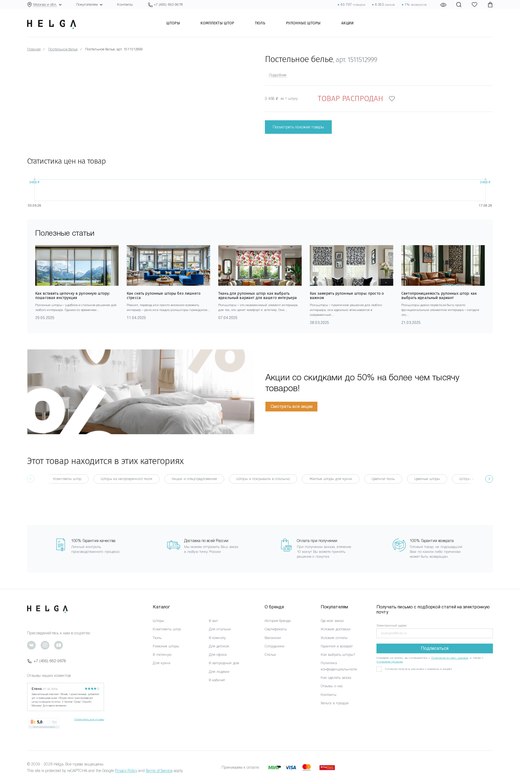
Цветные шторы (427, 479)
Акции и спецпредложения (194, 479)
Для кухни (161, 663)
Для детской (219, 646)
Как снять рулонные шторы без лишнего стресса (163, 295)
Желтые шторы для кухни (330, 479)
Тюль (260, 23)
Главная (34, 49)
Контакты (125, 4)
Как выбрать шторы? (338, 655)
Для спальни (220, 629)
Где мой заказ (332, 621)
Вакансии (273, 638)
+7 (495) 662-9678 (50, 661)
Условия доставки (335, 629)
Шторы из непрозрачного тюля (126, 479)
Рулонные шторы (303, 23)
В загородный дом (224, 663)
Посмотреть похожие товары (298, 127)
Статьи (270, 655)
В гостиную (162, 655)
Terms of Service (159, 770)
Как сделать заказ (336, 678)
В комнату (217, 638)
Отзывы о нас (332, 686)
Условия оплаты (334, 638)
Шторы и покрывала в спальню (263, 479)
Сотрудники (274, 646)
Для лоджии (219, 672)
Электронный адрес (391, 625)
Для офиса (218, 655)
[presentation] (489, 479)
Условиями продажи (389, 661)
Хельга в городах (335, 703)
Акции (347, 23)
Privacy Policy (126, 770)
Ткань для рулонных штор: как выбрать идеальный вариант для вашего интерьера (257, 295)
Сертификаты (276, 629)
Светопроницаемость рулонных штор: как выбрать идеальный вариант (439, 295)
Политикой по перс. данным (449, 657)
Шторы (173, 23)
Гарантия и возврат (337, 646)
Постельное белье (62, 49)
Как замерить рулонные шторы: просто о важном (347, 295)
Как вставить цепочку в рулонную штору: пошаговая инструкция (72, 295)
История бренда (278, 621)
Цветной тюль (383, 479)
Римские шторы (166, 646)
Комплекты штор (217, 23)
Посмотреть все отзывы (89, 719)
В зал (213, 621)
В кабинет (217, 680)
